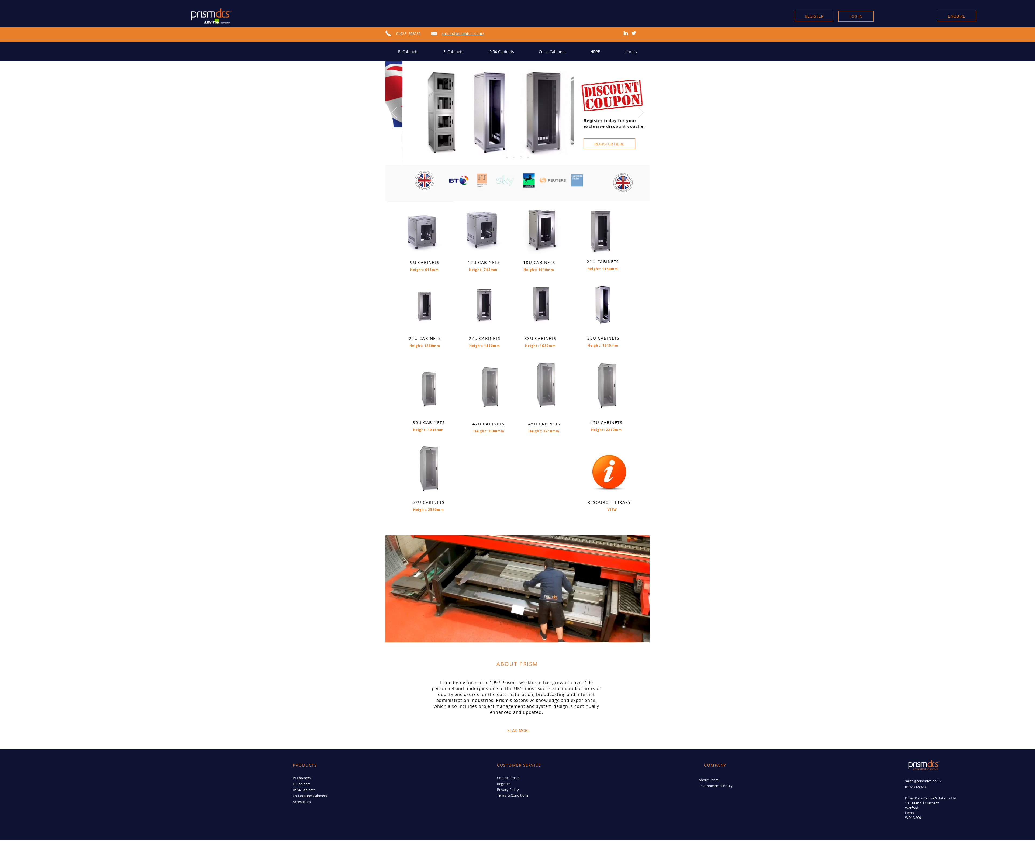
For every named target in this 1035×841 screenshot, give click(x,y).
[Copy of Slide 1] (514, 157)
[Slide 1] (507, 157)
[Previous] (394, 113)
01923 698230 (408, 34)
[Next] (641, 113)
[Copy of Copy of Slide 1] (528, 157)
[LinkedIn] (626, 33)
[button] (602, 137)
